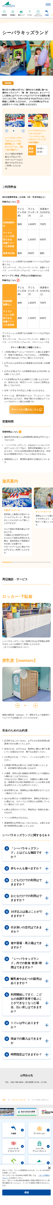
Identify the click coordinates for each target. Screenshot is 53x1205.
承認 (26, 1192)
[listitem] (11, 201)
